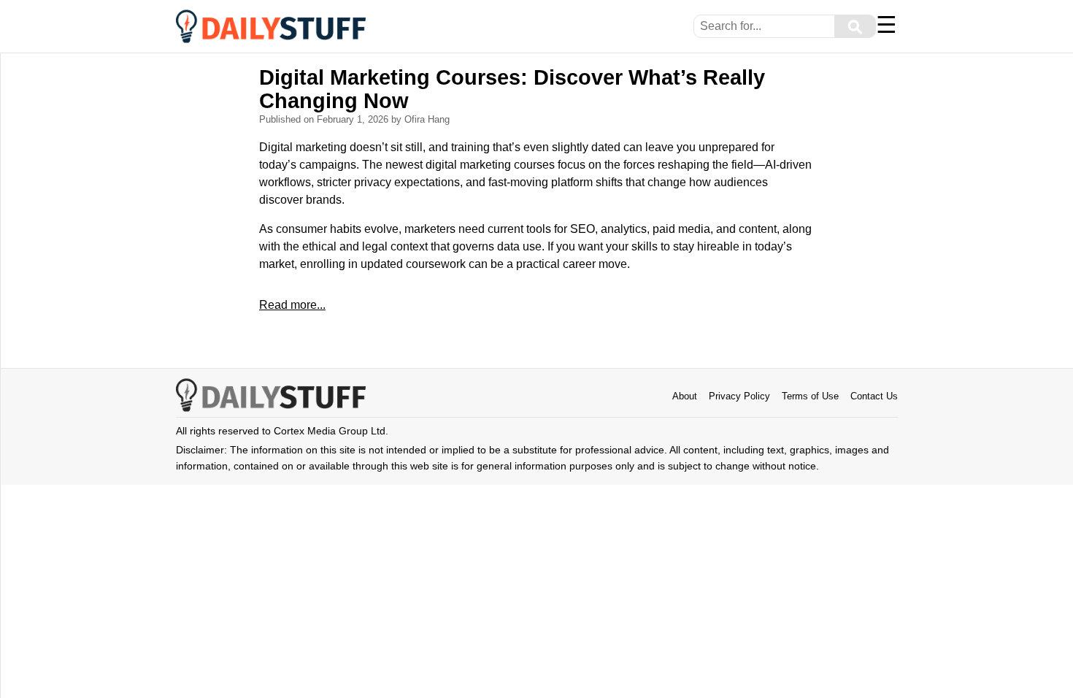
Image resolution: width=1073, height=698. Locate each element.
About (684, 396)
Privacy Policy (739, 396)
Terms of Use (810, 396)
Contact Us (874, 396)
